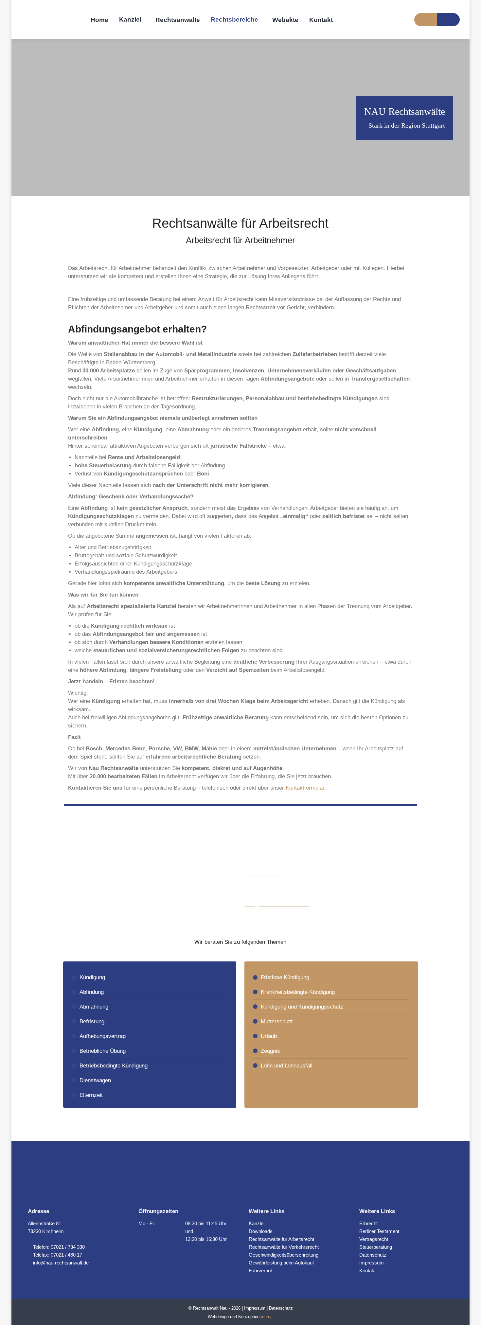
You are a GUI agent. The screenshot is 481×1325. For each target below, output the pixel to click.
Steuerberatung (375, 1247)
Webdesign (218, 1316)
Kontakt (367, 1270)
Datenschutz (372, 1255)
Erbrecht (368, 1223)
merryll (267, 1316)
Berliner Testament (379, 1231)
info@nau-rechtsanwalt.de (60, 1262)
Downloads (261, 1231)
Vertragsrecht (373, 1239)
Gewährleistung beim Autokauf (281, 1262)
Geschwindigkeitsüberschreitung (283, 1255)
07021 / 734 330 (68, 1247)
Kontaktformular (305, 788)
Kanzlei (256, 1223)
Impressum (371, 1262)
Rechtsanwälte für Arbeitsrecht (281, 1239)
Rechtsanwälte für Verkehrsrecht (284, 1247)
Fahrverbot (260, 1270)
